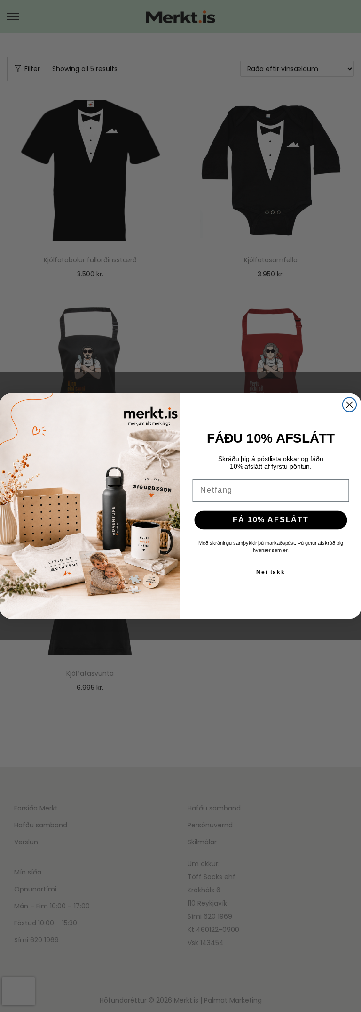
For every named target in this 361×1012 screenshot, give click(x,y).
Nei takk (270, 571)
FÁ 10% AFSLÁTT (270, 520)
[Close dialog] (350, 404)
